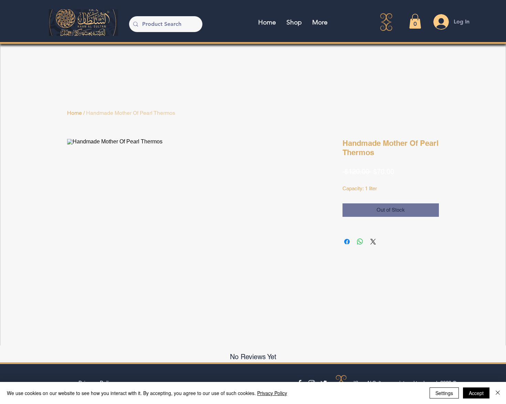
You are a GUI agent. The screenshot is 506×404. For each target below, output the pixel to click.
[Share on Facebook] (347, 242)
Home (74, 113)
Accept (476, 393)
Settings (444, 393)
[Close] (498, 392)
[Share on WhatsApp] (360, 242)
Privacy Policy (272, 393)
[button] (415, 21)
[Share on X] (373, 242)
